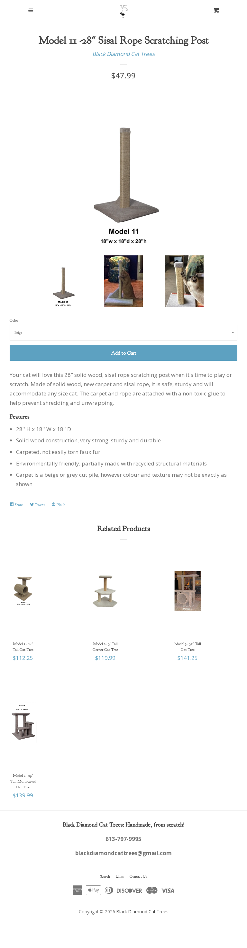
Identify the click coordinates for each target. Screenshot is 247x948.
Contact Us (138, 876)
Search (105, 876)
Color (14, 320)
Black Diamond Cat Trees (123, 54)
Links (120, 876)
